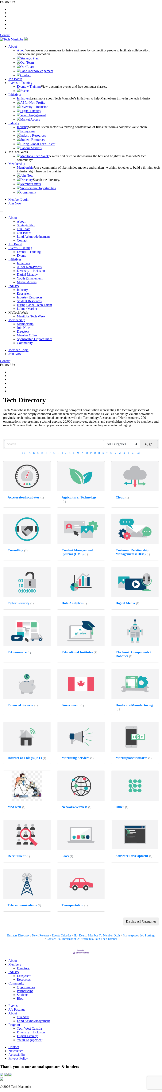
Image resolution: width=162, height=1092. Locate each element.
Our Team (27, 62)
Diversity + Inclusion (34, 107)
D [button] (42, 453)
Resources (24, 979)
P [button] (91, 453)
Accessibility (17, 1054)
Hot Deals (80, 935)
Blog (20, 998)
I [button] (62, 453)
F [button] (50, 453)
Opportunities (26, 987)
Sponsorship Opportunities (38, 188)
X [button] (124, 453)
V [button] (115, 453)
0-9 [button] (23, 453)
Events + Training (20, 83)
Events (24, 91)
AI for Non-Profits (32, 102)
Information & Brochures (77, 938)
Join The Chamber (106, 938)
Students (22, 995)
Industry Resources (33, 135)
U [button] (111, 453)
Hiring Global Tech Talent (37, 144)
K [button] (69, 453)
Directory (26, 179)
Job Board (15, 79)
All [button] (138, 453)
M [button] (78, 453)
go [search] (150, 444)
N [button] (83, 453)
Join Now (26, 175)
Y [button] (129, 453)
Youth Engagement (33, 115)
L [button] (73, 453)
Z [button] (133, 453)
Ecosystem (27, 131)
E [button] (46, 453)
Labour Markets (31, 148)
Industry (13, 123)
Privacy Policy (18, 1058)
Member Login (18, 199)
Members (14, 964)
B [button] (34, 453)
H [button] (58, 453)
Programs (14, 1024)
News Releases (40, 935)
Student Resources (32, 139)
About (12, 46)
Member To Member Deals (104, 935)
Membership (16, 163)
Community (28, 192)
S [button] (103, 453)
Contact (5, 35)
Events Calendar (61, 935)
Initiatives (14, 94)
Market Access (30, 119)
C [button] (38, 453)
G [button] (54, 453)
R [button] (99, 453)
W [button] (120, 453)
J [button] (65, 453)
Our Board (27, 67)
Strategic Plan (29, 58)
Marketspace (130, 935)
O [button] (87, 453)
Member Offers (30, 184)
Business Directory (18, 935)
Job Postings (147, 935)
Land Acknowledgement (36, 71)
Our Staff (23, 1017)
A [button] (30, 453)
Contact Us (53, 938)
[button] (141, 921)
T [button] (107, 453)
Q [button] (95, 453)
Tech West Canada (29, 1028)
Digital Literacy (30, 111)
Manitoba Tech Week (34, 156)
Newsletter (15, 1051)
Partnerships (25, 991)
